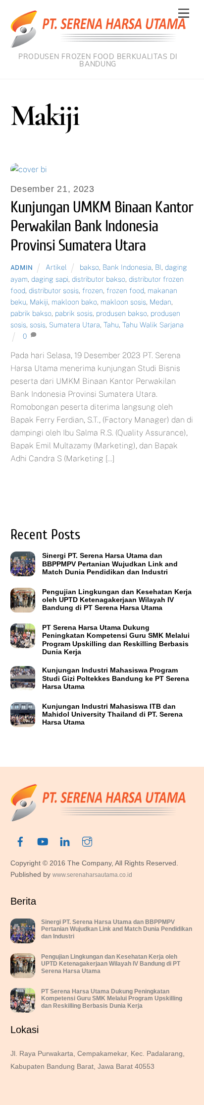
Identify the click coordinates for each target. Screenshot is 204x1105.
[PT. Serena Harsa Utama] (98, 43)
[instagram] (87, 840)
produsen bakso (121, 313)
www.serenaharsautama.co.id (92, 874)
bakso (89, 267)
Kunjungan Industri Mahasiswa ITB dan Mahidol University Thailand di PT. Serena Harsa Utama (112, 714)
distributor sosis (54, 290)
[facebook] (20, 840)
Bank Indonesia (127, 267)
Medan (160, 302)
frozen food (125, 290)
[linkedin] (65, 840)
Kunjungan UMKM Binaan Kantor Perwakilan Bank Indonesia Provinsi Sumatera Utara (101, 226)
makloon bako (74, 302)
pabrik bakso (30, 313)
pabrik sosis (74, 313)
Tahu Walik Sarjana (153, 324)
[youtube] (42, 840)
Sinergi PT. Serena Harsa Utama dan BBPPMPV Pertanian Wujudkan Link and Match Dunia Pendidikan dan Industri (110, 564)
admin (21, 267)
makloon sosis (123, 302)
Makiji (39, 302)
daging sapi (49, 279)
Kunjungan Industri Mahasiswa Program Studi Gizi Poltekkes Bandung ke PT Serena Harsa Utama (115, 678)
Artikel (56, 267)
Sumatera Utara (74, 324)
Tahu (111, 324)
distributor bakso (98, 279)
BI (158, 267)
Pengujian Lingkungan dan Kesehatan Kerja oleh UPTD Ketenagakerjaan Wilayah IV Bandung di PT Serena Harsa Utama (117, 600)
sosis (38, 324)
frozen (92, 290)
